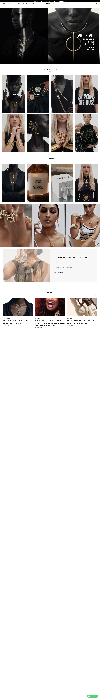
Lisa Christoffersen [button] (58, 273)
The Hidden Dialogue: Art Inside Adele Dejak (15, 322)
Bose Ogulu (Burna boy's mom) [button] (62, 268)
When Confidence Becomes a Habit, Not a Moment (80, 322)
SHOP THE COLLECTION (59, 1)
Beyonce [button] (55, 262)
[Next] (95, 295)
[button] (4, 3)
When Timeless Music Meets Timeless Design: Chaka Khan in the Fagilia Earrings (50, 323)
